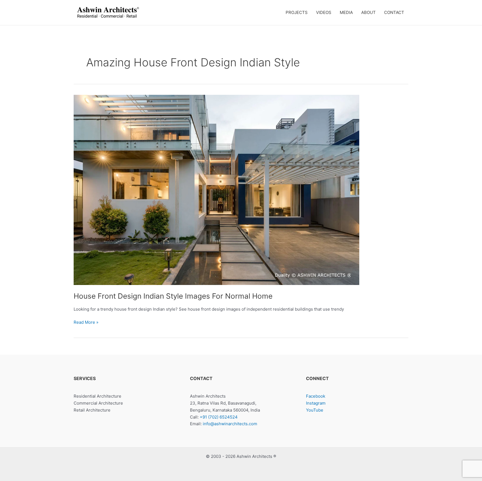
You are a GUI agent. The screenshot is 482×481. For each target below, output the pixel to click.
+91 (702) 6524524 (219, 417)
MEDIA (346, 12)
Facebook (315, 396)
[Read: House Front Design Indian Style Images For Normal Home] (216, 189)
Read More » (86, 322)
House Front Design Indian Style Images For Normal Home (173, 296)
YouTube (314, 410)
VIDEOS (323, 12)
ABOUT (368, 12)
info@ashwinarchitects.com (230, 423)
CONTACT (394, 12)
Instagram (316, 403)
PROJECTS (297, 12)
